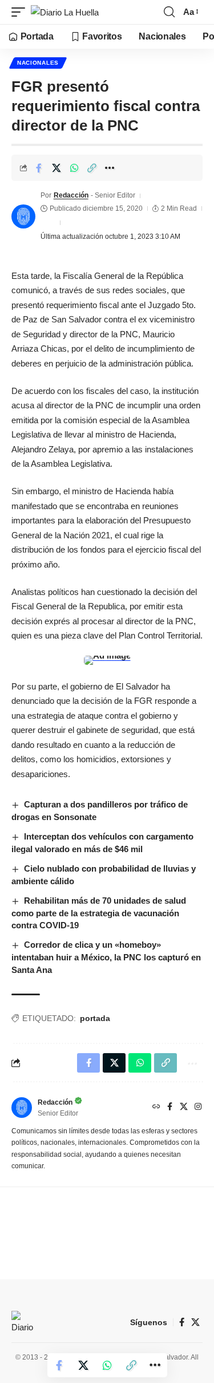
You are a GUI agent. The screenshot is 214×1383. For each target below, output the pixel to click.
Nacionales (38, 63)
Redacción (71, 195)
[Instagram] (198, 1107)
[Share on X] (56, 168)
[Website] (156, 1107)
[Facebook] (169, 1107)
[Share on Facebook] (39, 168)
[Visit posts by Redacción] (23, 216)
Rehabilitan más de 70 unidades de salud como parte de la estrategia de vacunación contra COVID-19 (98, 913)
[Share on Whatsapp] (74, 168)
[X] (184, 1107)
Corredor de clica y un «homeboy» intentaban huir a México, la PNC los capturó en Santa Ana (106, 957)
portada (95, 1018)
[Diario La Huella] (65, 12)
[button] (21, 12)
